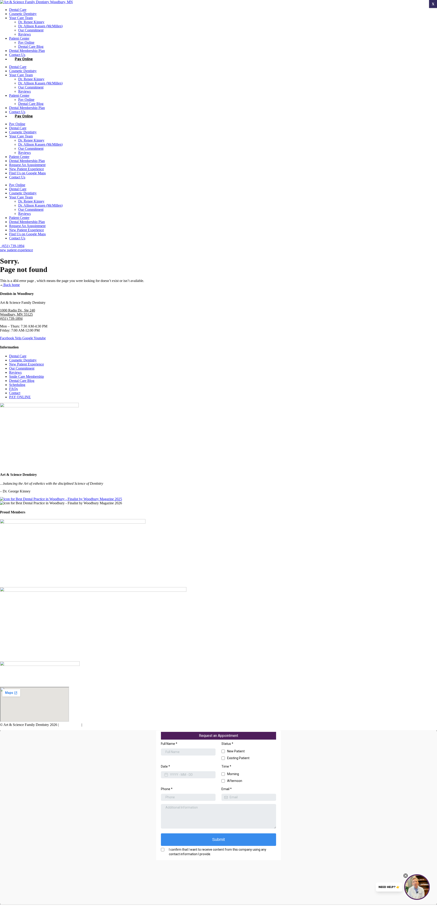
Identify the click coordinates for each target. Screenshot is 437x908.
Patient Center (19, 38)
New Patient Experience (26, 169)
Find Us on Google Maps (27, 173)
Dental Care (17, 10)
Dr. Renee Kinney (31, 22)
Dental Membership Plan (27, 51)
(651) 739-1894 (11, 318)
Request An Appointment (27, 165)
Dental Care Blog (30, 46)
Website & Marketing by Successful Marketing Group (121, 725)
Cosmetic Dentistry (23, 14)
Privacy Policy (70, 725)
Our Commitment (30, 30)
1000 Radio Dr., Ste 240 (17, 310)
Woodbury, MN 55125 (16, 314)
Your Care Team (21, 18)
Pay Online (26, 42)
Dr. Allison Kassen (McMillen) (40, 26)
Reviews (24, 34)
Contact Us (17, 177)
